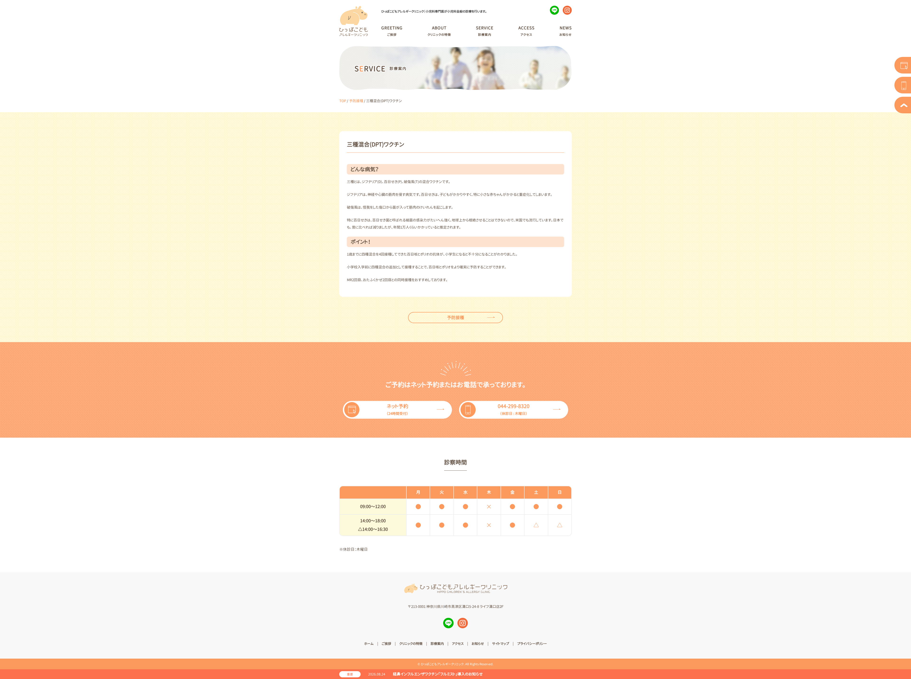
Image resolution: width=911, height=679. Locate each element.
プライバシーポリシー (532, 643)
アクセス (458, 643)
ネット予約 (397, 409)
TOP (342, 100)
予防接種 (356, 100)
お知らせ (478, 643)
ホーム (369, 643)
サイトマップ (500, 643)
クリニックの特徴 (411, 643)
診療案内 (437, 643)
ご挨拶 (386, 643)
